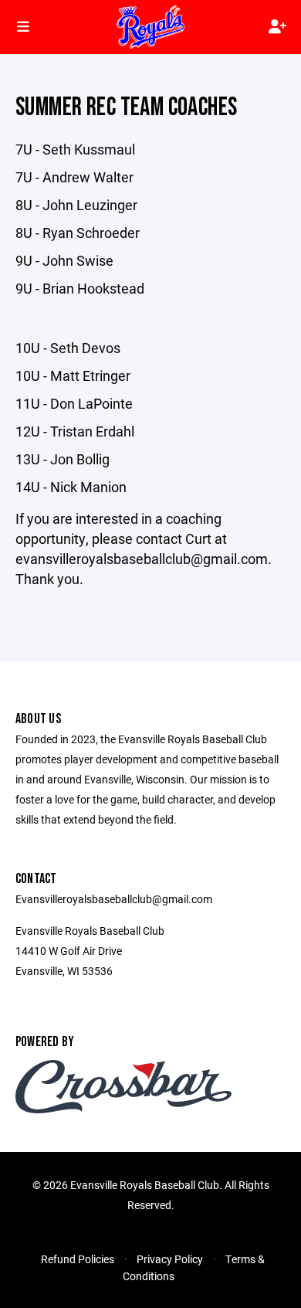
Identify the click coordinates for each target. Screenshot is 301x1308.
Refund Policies (77, 1259)
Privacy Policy (170, 1259)
